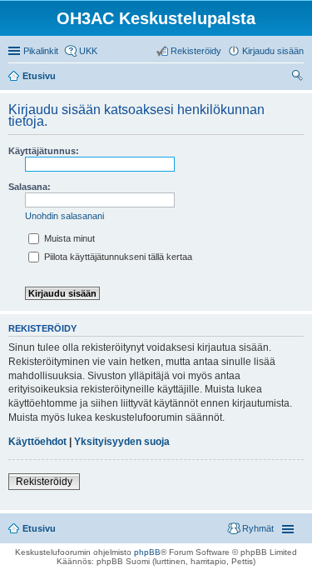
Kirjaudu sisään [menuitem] (273, 51)
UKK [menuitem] (88, 51)
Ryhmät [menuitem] (258, 528)
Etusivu (39, 528)
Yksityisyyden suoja (122, 442)
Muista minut (68, 238)
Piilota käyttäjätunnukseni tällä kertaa (117, 257)
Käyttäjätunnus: (43, 151)
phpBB (147, 552)
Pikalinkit (40, 51)
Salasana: (29, 187)
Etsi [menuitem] (299, 77)
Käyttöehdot (37, 442)
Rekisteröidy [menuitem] (196, 51)
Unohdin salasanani (64, 216)
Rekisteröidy (44, 482)
